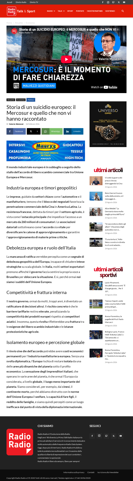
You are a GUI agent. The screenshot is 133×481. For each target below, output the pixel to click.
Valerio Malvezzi (16, 124)
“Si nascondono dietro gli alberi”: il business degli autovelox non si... (115, 227)
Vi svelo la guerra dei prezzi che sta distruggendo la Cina (113, 180)
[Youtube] (124, 2)
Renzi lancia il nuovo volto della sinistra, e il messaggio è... (114, 196)
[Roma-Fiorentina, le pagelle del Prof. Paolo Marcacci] (96, 319)
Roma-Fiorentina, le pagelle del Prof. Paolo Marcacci (114, 319)
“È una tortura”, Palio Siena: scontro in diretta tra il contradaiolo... (115, 242)
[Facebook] (102, 2)
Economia (21, 100)
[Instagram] (108, 2)
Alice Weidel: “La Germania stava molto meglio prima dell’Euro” (115, 211)
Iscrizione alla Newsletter (108, 472)
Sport (70, 11)
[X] (118, 2)
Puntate (80, 11)
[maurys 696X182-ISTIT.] (45, 151)
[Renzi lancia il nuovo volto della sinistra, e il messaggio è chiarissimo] (96, 196)
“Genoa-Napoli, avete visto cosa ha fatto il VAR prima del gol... (115, 304)
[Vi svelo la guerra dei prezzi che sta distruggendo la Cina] (96, 180)
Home (9, 22)
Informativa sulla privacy (73, 472)
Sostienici (110, 11)
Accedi (9, 2)
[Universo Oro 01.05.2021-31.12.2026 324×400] (108, 146)
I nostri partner (95, 11)
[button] (123, 11)
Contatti (90, 472)
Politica (31, 100)
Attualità (19, 22)
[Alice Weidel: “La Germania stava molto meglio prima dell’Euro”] (96, 211)
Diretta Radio (21, 2)
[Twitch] (113, 2)
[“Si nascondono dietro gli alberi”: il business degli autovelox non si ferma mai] (96, 226)
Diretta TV (34, 2)
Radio (50, 11)
